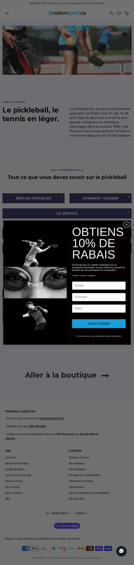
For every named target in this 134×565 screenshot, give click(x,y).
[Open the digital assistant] (121, 551)
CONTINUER (99, 323)
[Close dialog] (126, 225)
